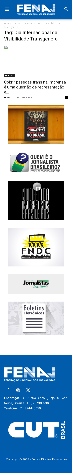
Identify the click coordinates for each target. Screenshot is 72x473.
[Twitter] (28, 390)
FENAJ (7, 97)
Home (7, 23)
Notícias (9, 75)
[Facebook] (8, 390)
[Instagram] (18, 390)
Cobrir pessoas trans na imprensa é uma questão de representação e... (35, 87)
